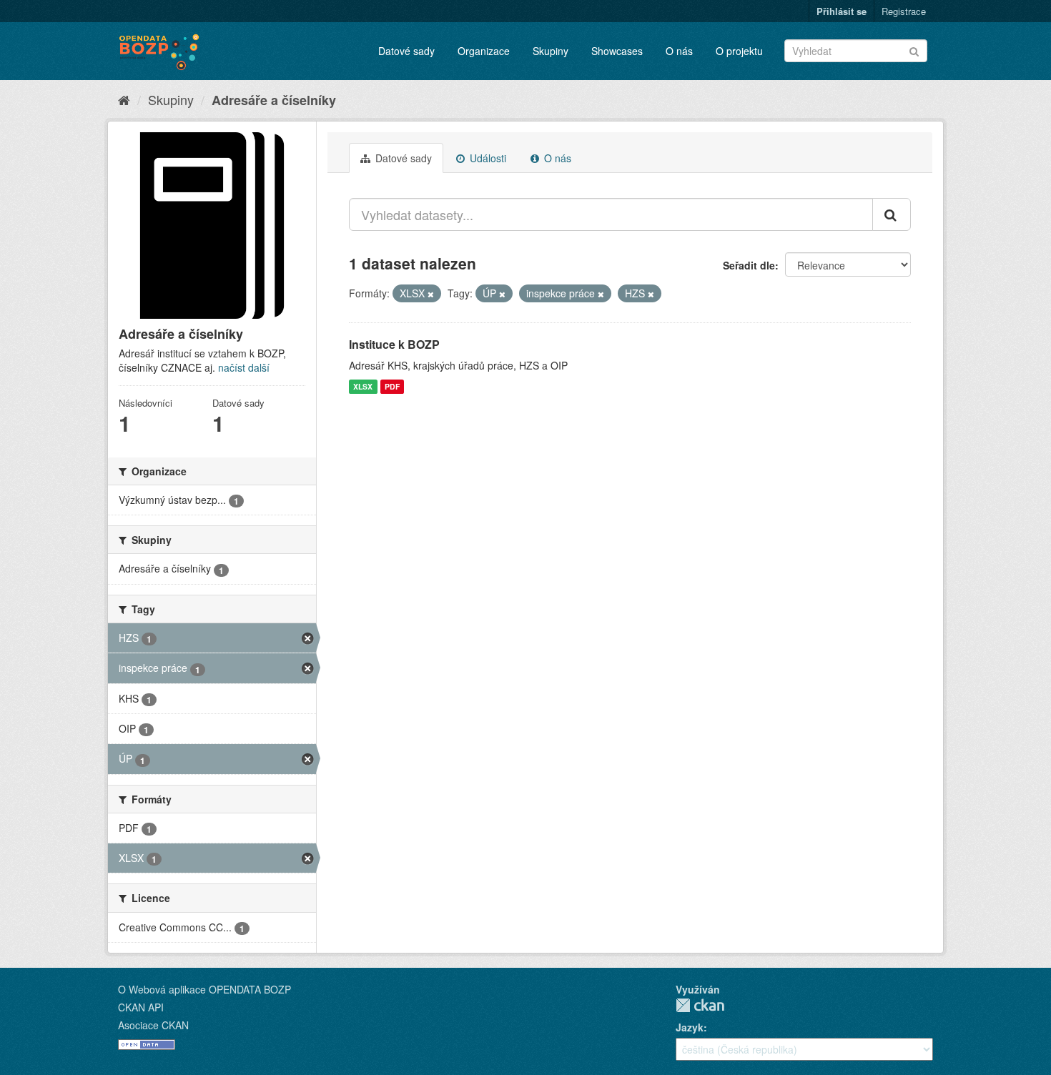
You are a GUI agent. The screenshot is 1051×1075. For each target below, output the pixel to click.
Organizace (484, 51)
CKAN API (141, 1007)
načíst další (244, 367)
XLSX (362, 386)
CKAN (700, 1005)
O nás (679, 51)
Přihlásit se (841, 11)
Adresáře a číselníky (274, 100)
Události (486, 158)
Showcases (617, 51)
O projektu (739, 51)
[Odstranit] (431, 293)
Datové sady (406, 51)
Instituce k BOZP (394, 344)
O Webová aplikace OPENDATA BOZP (204, 989)
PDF (392, 386)
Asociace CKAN (153, 1025)
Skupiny (550, 51)
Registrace (904, 11)
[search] (891, 214)
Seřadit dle (749, 265)
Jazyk (690, 1027)
